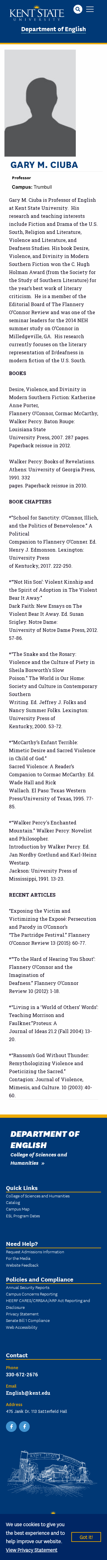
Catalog (13, 1202)
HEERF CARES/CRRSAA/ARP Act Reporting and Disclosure (48, 1303)
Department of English (53, 28)
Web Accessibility (21, 1327)
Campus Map (17, 1208)
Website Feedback (22, 1265)
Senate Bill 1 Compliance (28, 1320)
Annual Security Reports (27, 1287)
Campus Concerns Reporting (31, 1293)
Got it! (86, 1536)
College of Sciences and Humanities (38, 1195)
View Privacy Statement (31, 1549)
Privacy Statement (22, 1313)
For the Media (18, 1258)
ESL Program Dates (23, 1215)
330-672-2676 (22, 1374)
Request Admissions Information (35, 1251)
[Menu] (90, 9)
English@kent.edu (28, 1393)
